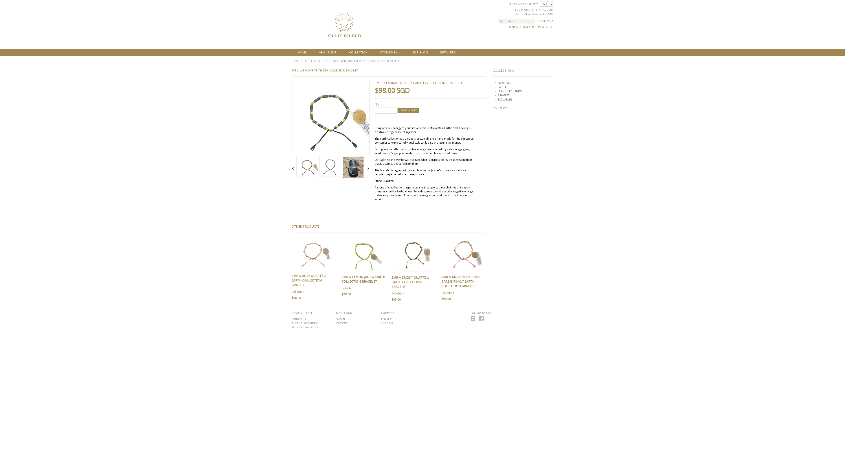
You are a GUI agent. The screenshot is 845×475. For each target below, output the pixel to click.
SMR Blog (420, 52)
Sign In (340, 319)
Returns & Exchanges (305, 327)
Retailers (448, 52)
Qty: (377, 104)
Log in (519, 9)
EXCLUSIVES (505, 99)
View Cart (342, 323)
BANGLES (503, 95)
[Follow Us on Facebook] (482, 319)
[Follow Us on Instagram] (474, 319)
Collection (358, 52)
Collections (503, 70)
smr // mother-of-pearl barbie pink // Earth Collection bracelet (461, 281)
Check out (546, 13)
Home (302, 52)
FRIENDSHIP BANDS (510, 91)
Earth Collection (316, 61)
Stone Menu (390, 52)
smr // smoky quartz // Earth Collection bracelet (410, 282)
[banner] (344, 29)
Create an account (540, 9)
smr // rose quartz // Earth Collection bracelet (309, 280)
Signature (505, 83)
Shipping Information (305, 323)
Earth (502, 87)
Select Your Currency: (524, 4)
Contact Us (299, 319)
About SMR (328, 52)
